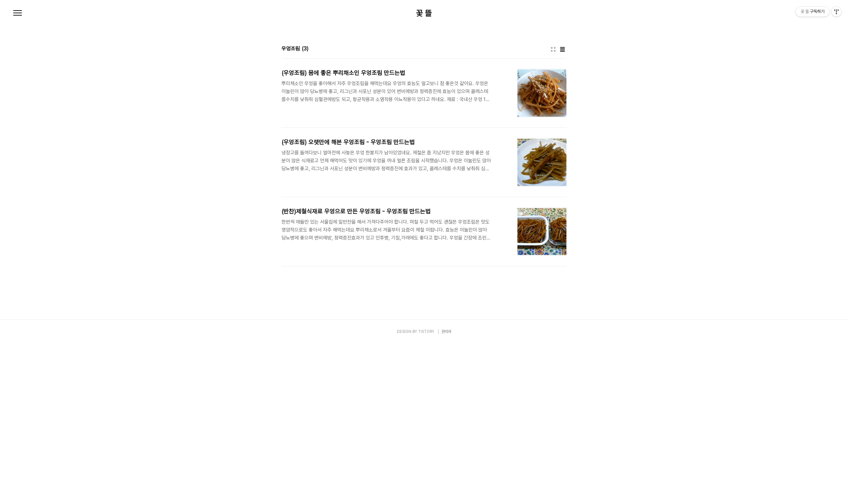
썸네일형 (553, 49)
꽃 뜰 (424, 13)
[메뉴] (17, 13)
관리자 (446, 331)
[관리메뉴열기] (836, 12)
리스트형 (562, 49)
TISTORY (426, 331)
